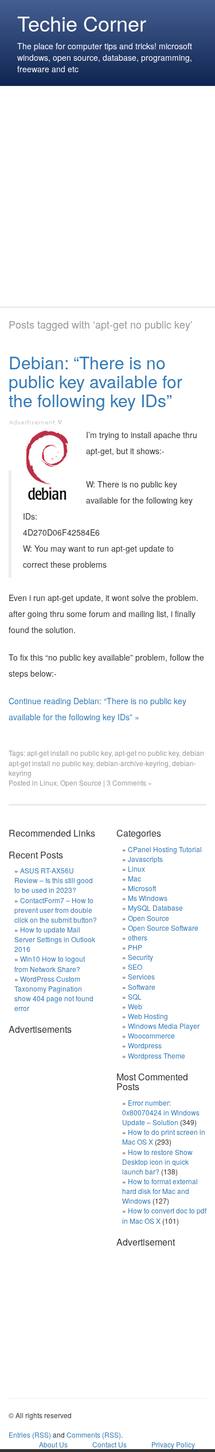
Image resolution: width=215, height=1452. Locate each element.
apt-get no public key (147, 753)
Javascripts (145, 859)
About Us (53, 1444)
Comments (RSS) (94, 1434)
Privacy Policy (173, 1444)
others (137, 937)
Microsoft (142, 888)
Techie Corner (81, 22)
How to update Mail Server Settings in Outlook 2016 (54, 939)
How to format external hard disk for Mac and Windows (160, 1190)
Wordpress (145, 1045)
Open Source (80, 782)
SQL (135, 996)
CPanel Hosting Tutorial (165, 849)
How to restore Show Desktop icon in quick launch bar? (157, 1161)
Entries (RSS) (30, 1434)
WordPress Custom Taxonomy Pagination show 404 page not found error (53, 993)
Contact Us (109, 1444)
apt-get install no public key (69, 753)
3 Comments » (129, 782)
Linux (48, 782)
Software (141, 987)
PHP (135, 947)
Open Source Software (163, 927)
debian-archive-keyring (132, 763)
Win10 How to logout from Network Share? (49, 963)
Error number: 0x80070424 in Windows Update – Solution (161, 1112)
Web (135, 1006)
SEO (135, 966)
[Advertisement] (107, 196)
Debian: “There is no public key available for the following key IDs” (95, 381)
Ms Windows (147, 898)
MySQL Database (155, 907)
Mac (134, 878)
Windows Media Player (164, 1026)
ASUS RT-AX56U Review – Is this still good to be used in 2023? (53, 880)
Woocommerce (151, 1035)
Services (141, 976)
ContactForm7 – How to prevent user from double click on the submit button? (55, 909)
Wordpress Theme (156, 1055)
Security (140, 957)
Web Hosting (148, 1016)
